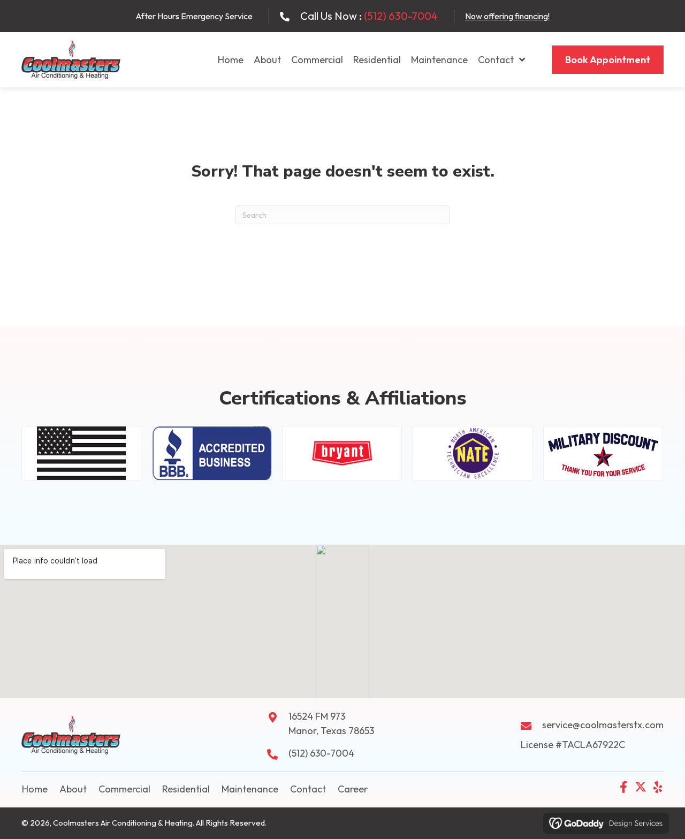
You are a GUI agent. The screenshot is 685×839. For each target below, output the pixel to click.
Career (353, 789)
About (73, 789)
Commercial (124, 789)
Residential (186, 789)
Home (35, 789)
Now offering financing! (507, 16)
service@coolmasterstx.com (603, 725)
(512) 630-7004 (401, 15)
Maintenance (250, 789)
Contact (308, 789)
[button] (623, 787)
